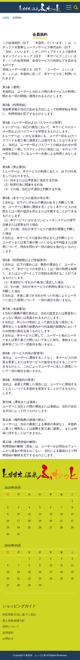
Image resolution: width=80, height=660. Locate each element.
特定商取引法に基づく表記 (19, 614)
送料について (10, 626)
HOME (5, 17)
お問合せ (8, 638)
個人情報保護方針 (13, 620)
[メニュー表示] (68, 7)
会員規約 (8, 632)
